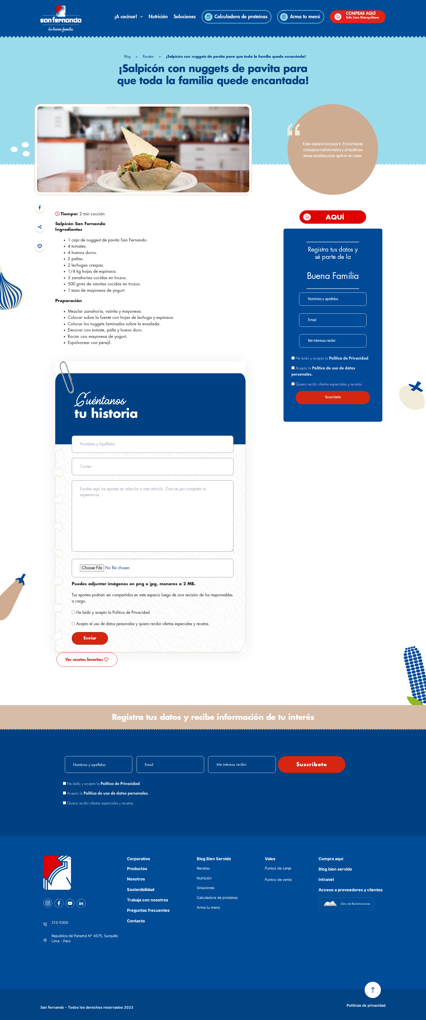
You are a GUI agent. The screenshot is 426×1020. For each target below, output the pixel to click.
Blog (127, 56)
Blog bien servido (335, 869)
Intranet (326, 879)
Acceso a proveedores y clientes (351, 889)
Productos (137, 868)
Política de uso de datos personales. (116, 793)
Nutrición (158, 16)
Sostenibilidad (140, 889)
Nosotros (136, 878)
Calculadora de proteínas (240, 16)
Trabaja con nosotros (147, 899)
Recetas (148, 56)
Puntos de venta (278, 879)
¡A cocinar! (127, 16)
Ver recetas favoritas (84, 659)
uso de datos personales (114, 624)
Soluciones (185, 16)
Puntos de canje (278, 868)
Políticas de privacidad (366, 1005)
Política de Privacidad (130, 613)
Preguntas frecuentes (148, 910)
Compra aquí (331, 858)
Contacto (136, 920)
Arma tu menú (305, 16)
